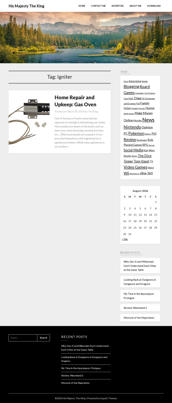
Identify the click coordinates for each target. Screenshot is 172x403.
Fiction (127, 108)
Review (130, 139)
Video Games (135, 167)
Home (81, 6)
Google (135, 108)
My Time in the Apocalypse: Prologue (80, 368)
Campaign (139, 93)
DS (143, 98)
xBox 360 (146, 173)
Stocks (127, 155)
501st (126, 81)
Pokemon (136, 133)
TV (151, 161)
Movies (137, 120)
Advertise (118, 6)
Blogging (131, 86)
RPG (145, 145)
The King (93, 111)
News (148, 120)
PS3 (154, 133)
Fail (138, 103)
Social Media (133, 150)
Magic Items (129, 113)
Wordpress (134, 174)
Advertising (135, 81)
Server (152, 145)
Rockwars (142, 140)
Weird (151, 167)
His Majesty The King (26, 6)
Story (134, 155)
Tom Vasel (141, 161)
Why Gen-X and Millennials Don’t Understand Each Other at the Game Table (140, 265)
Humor (150, 108)
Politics (148, 134)
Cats (126, 98)
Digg (137, 98)
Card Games (149, 93)
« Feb (125, 239)
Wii (126, 173)
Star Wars (149, 150)
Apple (144, 81)
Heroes (141, 108)
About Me (135, 6)
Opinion (147, 127)
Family (144, 103)
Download (154, 6)
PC (126, 133)
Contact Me (98, 6)
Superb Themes (108, 398)
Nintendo (132, 127)
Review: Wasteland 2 (135, 307)
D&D (131, 98)
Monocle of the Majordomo (139, 317)
